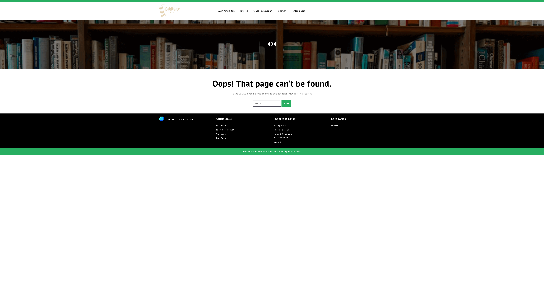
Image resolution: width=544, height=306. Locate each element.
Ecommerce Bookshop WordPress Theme (263, 151)
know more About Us (226, 130)
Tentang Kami (298, 10)
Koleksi (334, 125)
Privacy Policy (280, 125)
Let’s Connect (222, 138)
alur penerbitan (281, 137)
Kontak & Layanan (262, 10)
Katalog (244, 10)
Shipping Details (281, 130)
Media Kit (278, 142)
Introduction (222, 125)
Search (286, 103)
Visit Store (221, 134)
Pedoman (281, 10)
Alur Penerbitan (226, 10)
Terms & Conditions (283, 134)
